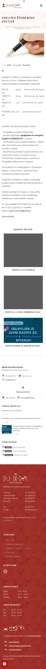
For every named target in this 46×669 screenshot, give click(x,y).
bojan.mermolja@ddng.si (20, 211)
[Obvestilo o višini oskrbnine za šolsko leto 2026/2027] (23, 292)
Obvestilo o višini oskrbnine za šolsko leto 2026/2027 (24, 312)
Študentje (27, 27)
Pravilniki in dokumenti (14, 544)
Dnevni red (10, 552)
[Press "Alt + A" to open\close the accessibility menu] (4, 664)
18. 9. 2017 (17, 65)
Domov (8, 27)
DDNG (9, 65)
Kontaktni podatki (13, 556)
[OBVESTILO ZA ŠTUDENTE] (23, 250)
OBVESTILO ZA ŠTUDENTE (23, 270)
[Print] (4, 70)
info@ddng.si (10, 380)
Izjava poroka (8, 216)
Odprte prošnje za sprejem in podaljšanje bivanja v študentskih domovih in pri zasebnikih (24, 346)
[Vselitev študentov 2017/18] (23, 47)
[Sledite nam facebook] (5, 571)
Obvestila (17, 27)
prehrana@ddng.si (27, 398)
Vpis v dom (10, 540)
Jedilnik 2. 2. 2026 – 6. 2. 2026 (18, 548)
